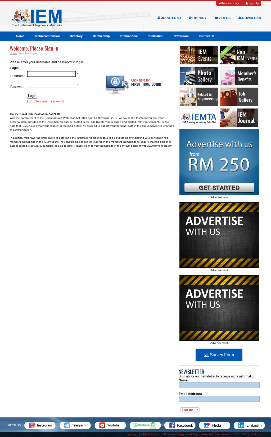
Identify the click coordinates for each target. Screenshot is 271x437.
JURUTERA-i (170, 18)
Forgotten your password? (46, 101)
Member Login (230, 3)
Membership (101, 36)
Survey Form (221, 355)
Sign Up (253, 3)
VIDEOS (224, 18)
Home (20, 36)
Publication (156, 36)
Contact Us (206, 36)
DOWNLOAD (251, 18)
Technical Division (47, 36)
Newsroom (181, 36)
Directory (76, 36)
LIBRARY (199, 18)
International (129, 36)
